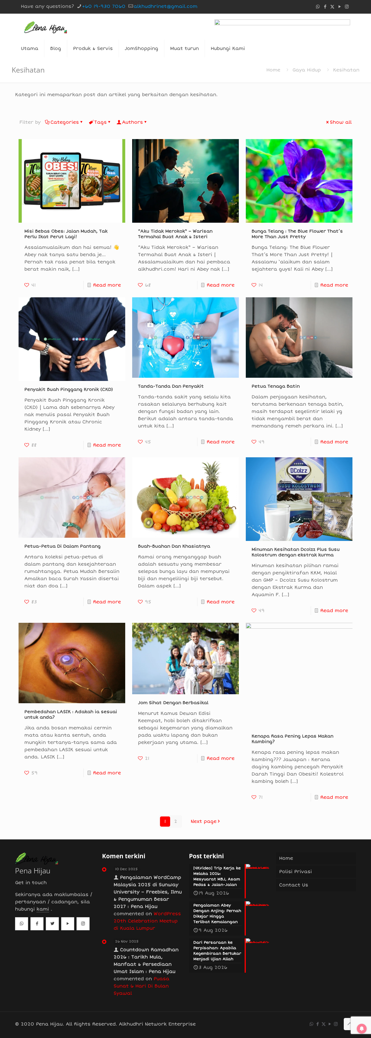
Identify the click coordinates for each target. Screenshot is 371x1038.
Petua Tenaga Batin (276, 386)
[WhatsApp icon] (318, 6)
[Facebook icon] (325, 6)
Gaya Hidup (306, 70)
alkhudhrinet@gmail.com (165, 6)
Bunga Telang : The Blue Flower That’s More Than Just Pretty (297, 234)
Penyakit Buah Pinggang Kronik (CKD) (68, 389)
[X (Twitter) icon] (332, 6)
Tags (100, 122)
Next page (204, 821)
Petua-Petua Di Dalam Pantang (62, 546)
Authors (132, 122)
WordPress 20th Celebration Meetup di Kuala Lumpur (147, 921)
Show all (341, 122)
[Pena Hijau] (45, 27)
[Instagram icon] (347, 6)
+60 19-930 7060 (104, 6)
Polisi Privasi (295, 872)
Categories (64, 122)
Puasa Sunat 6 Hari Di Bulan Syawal (141, 986)
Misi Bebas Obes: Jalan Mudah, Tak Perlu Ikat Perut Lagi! (66, 234)
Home (273, 70)
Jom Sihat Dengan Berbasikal (173, 702)
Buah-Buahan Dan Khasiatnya (174, 546)
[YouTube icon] (339, 6)
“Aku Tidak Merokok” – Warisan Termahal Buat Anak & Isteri (175, 234)
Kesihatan (346, 70)
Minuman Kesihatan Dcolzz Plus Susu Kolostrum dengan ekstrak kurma (296, 552)
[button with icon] (21, 923)
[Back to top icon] (350, 1024)
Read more (107, 285)
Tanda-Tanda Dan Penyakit (171, 386)
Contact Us (293, 885)
